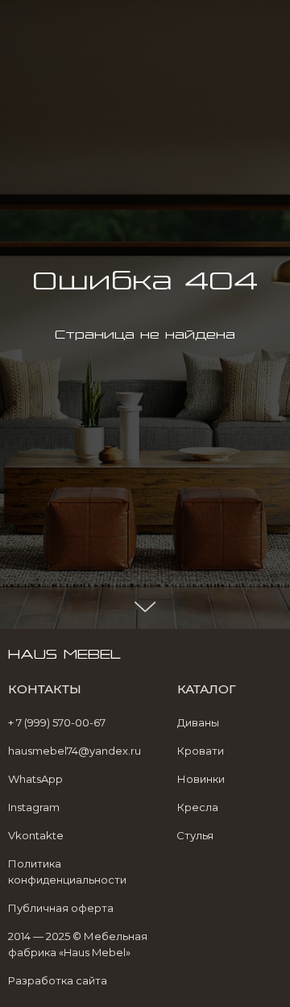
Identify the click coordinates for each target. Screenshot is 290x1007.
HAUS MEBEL (64, 19)
